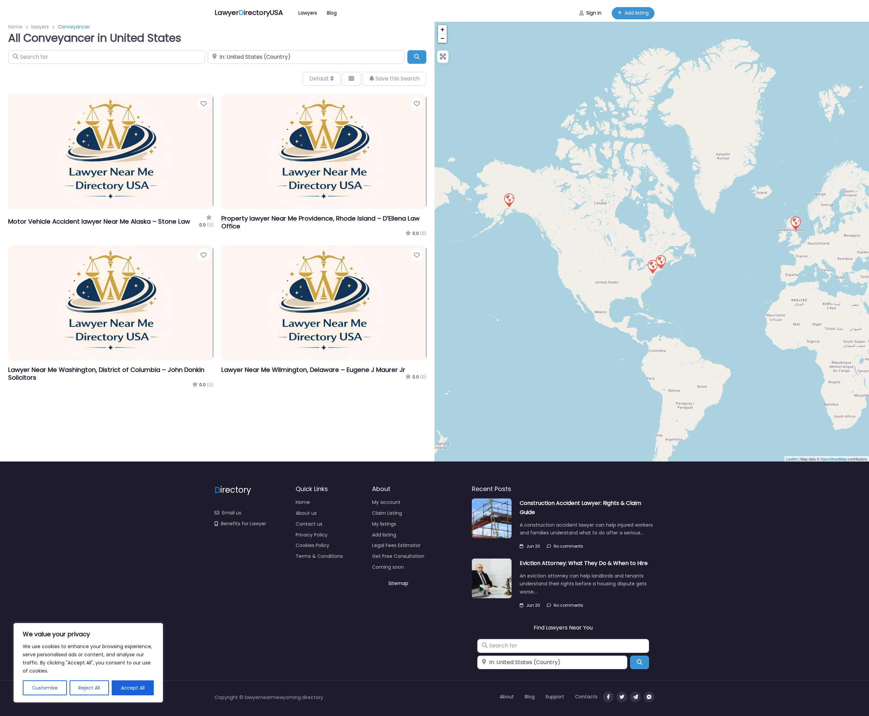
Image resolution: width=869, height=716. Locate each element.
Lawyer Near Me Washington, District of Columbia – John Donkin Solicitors (106, 373)
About (507, 696)
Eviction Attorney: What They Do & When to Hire (584, 563)
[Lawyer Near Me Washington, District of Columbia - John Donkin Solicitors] (795, 222)
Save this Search (397, 78)
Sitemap (398, 583)
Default (319, 78)
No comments (568, 546)
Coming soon (388, 567)
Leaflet (791, 458)
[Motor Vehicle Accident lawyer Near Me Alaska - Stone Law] (508, 199)
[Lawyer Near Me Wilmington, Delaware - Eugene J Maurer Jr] (652, 266)
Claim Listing (387, 513)
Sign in (594, 13)
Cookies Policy (312, 545)
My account (386, 502)
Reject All (89, 687)
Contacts (586, 696)
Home (15, 26)
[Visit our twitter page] (621, 697)
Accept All (133, 687)
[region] (88, 662)
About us (306, 513)
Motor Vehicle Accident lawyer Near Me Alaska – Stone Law (99, 221)
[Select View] (351, 79)
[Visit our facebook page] (608, 697)
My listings (384, 524)
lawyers (40, 26)
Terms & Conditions (319, 556)
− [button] (442, 38)
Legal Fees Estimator (396, 545)
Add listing (637, 13)
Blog (332, 13)
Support (555, 696)
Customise (45, 687)
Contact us (309, 524)
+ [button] (442, 29)
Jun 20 (533, 546)
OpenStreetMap (833, 458)
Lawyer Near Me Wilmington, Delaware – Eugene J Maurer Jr (313, 369)
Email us (231, 512)
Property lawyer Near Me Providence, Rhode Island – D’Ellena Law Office (320, 222)
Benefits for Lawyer (243, 523)
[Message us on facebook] (649, 697)
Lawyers (307, 13)
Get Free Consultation (398, 556)
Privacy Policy (312, 534)
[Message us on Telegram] (635, 697)
